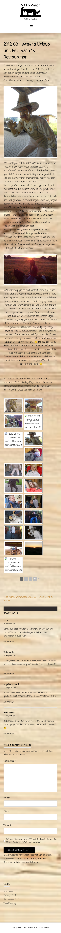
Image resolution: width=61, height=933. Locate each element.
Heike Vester (9, 652)
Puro (48, 927)
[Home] (30, 10)
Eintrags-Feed (10, 895)
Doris (6, 620)
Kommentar (10, 761)
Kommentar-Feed (11, 899)
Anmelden (8, 891)
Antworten (9, 641)
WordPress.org (10, 903)
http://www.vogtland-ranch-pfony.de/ (25, 229)
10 (34, 578)
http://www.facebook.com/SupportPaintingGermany (29, 170)
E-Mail (7, 811)
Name (7, 797)
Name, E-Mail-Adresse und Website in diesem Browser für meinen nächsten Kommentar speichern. (31, 841)
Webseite (8, 825)
